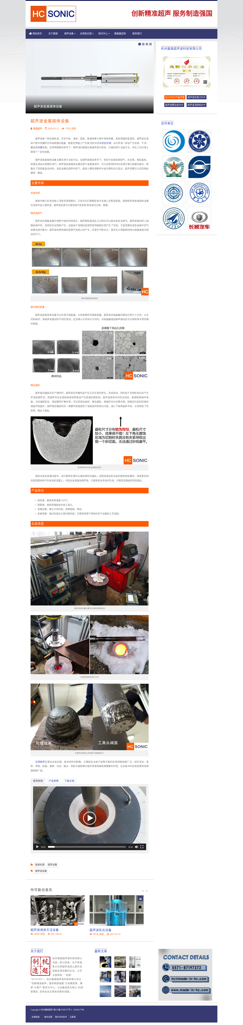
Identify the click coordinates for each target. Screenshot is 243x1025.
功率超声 (40, 762)
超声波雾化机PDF (174, 105)
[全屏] (141, 847)
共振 (40, 147)
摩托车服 (48, 1017)
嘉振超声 (37, 128)
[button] (89, 818)
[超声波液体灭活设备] (58, 910)
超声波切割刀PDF (196, 97)
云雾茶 (73, 1017)
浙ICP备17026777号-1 (62, 1010)
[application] (89, 818)
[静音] (136, 847)
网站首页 (37, 33)
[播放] (37, 847)
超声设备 (52, 864)
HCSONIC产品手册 (174, 97)
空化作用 (106, 143)
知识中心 (103, 33)
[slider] (87, 847)
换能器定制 (120, 33)
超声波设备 (41, 871)
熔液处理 (39, 864)
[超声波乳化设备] (117, 910)
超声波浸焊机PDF (196, 105)
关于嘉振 (53, 33)
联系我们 (137, 33)
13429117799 (78, 1010)
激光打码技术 (61, 1017)
